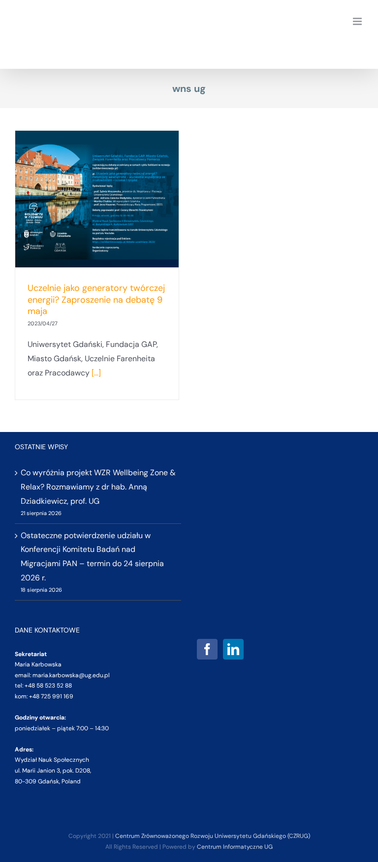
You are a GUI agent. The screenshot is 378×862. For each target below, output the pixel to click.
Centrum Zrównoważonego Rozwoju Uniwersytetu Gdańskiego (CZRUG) (212, 836)
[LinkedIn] (233, 649)
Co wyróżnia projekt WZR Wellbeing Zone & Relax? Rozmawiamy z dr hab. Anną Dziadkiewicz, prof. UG (98, 486)
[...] (96, 373)
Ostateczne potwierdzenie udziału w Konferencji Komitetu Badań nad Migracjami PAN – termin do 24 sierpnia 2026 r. (92, 556)
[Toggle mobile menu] (358, 21)
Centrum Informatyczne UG (235, 847)
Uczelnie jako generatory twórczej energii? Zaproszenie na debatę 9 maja (96, 299)
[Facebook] (207, 649)
